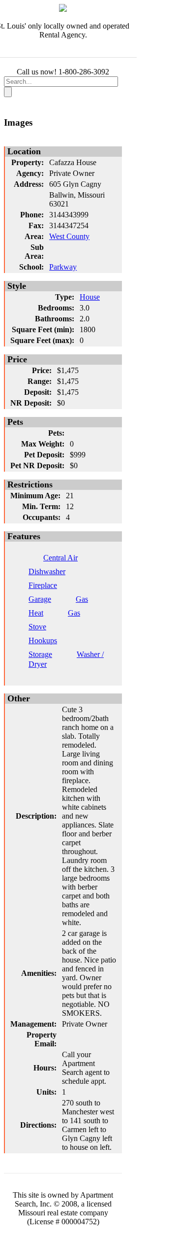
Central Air (60, 557)
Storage (40, 654)
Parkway (63, 267)
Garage (40, 599)
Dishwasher (47, 571)
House (90, 297)
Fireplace (43, 585)
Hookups (43, 640)
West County (69, 236)
